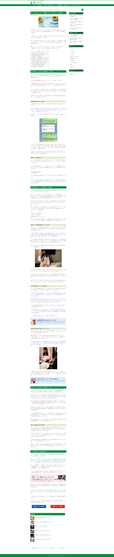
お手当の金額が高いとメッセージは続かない (39, 60)
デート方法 (45, 5)
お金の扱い (71, 48)
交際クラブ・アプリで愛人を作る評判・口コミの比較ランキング (76, 25)
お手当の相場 (40, 5)
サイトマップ (72, 72)
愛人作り (71, 64)
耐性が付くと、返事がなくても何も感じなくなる (39, 63)
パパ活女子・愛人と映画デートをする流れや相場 (41, 526)
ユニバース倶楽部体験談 (58, 5)
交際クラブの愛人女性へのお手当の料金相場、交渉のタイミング (76, 16)
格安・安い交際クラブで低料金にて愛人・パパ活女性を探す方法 (43, 539)
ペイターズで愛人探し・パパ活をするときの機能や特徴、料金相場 (76, 39)
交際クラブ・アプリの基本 (34, 15)
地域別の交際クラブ (73, 58)
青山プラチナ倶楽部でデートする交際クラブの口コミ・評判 (76, 42)
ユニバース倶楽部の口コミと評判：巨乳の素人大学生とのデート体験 (76, 35)
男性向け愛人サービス (67, 5)
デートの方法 (72, 50)
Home (35, 5)
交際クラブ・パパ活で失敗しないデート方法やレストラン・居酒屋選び (76, 19)
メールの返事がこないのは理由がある (37, 66)
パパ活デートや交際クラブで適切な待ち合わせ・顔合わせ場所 (76, 22)
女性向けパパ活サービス (76, 5)
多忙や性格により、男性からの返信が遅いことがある (39, 53)
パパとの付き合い (72, 52)
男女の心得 (71, 66)
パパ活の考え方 (72, 54)
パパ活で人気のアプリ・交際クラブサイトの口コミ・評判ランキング (76, 28)
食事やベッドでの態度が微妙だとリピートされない (40, 59)
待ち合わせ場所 (51, 5)
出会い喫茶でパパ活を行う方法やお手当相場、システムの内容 (42, 530)
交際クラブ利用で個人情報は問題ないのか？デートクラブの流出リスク (44, 517)
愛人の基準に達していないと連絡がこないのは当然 (39, 57)
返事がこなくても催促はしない (37, 56)
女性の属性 (71, 60)
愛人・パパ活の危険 (73, 62)
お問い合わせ (72, 74)
